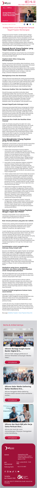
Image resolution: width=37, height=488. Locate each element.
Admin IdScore (4, 24)
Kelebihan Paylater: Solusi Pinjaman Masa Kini (20, 313)
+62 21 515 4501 (21, 466)
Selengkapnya (12, 362)
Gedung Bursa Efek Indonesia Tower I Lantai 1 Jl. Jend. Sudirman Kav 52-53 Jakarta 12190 (25, 457)
